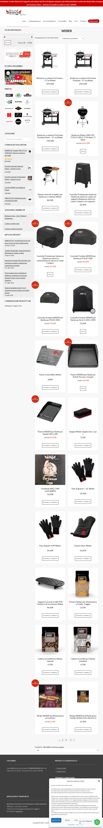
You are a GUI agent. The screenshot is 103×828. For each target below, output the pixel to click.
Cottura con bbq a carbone (13, 229)
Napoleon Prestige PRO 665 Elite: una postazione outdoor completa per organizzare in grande (17, 263)
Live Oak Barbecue (18, 12)
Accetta (56, 820)
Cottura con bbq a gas (12, 223)
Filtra (8, 42)
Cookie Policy (71, 824)
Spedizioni (19, 811)
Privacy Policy (61, 768)
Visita (83, 151)
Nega (67, 820)
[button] (99, 781)
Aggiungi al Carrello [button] (50, 91)
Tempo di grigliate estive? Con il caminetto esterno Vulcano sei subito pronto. (17, 290)
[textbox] (14, 139)
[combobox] (18, 139)
